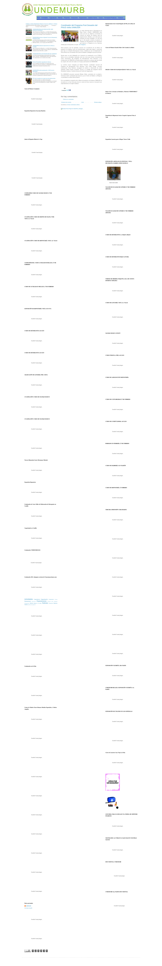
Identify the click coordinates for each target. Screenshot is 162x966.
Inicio (38, 17)
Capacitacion (37, 599)
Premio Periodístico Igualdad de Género (42, 62)
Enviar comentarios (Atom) (73, 104)
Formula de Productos (110, 17)
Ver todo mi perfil (28, 908)
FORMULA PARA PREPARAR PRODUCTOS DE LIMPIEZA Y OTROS (41, 24)
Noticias (60, 17)
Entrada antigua (98, 102)
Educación (34, 601)
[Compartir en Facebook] (70, 90)
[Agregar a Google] (68, 90)
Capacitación (53, 17)
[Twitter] (67, 90)
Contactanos (51, 599)
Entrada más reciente (66, 102)
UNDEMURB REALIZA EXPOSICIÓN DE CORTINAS (45, 53)
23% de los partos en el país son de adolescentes (44, 78)
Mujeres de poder (38, 603)
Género (31, 603)
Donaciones (74, 17)
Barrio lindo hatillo (114, 182)
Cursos (101, 17)
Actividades (44, 17)
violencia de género (32, 604)
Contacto (120, 17)
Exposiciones (83, 17)
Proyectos (67, 17)
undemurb (28, 906)
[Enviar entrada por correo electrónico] (64, 88)
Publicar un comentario (68, 99)
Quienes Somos (92, 17)
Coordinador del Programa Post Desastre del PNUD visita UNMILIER (79, 26)
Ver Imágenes (82, 44)
